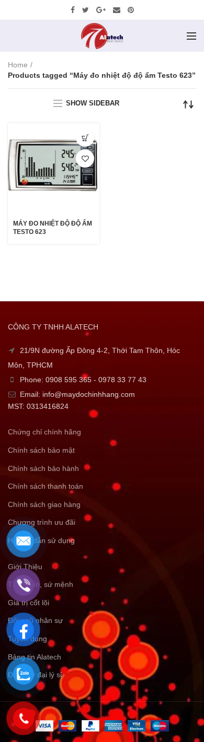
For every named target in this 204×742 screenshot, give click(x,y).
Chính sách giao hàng (44, 504)
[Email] (116, 10)
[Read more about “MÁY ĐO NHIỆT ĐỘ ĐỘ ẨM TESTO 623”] (85, 137)
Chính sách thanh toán (45, 486)
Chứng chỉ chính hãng (44, 432)
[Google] (101, 10)
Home (18, 65)
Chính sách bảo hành (43, 468)
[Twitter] (85, 10)
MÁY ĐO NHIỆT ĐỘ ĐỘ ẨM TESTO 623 (52, 227)
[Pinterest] (131, 10)
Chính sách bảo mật (41, 450)
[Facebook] (72, 10)
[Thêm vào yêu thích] (85, 158)
